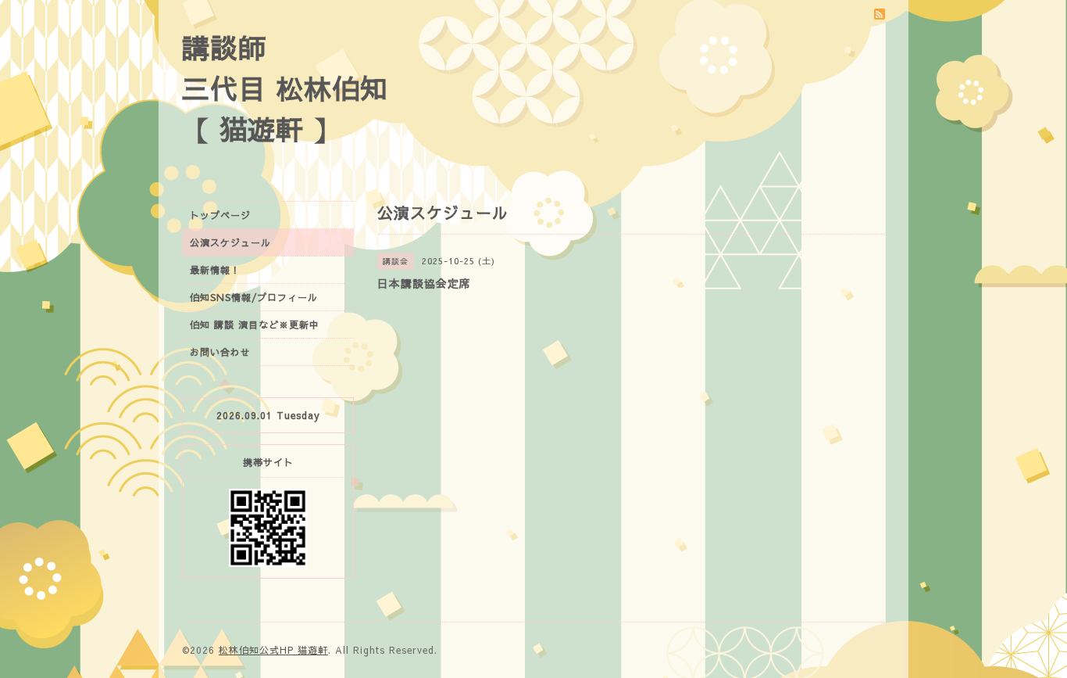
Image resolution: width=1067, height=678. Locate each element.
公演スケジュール (230, 242)
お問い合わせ (220, 352)
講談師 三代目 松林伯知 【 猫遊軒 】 (285, 88)
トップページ (220, 215)
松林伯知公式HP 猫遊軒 (273, 650)
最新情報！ (215, 270)
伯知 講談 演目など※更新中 (254, 324)
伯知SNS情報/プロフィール (254, 297)
